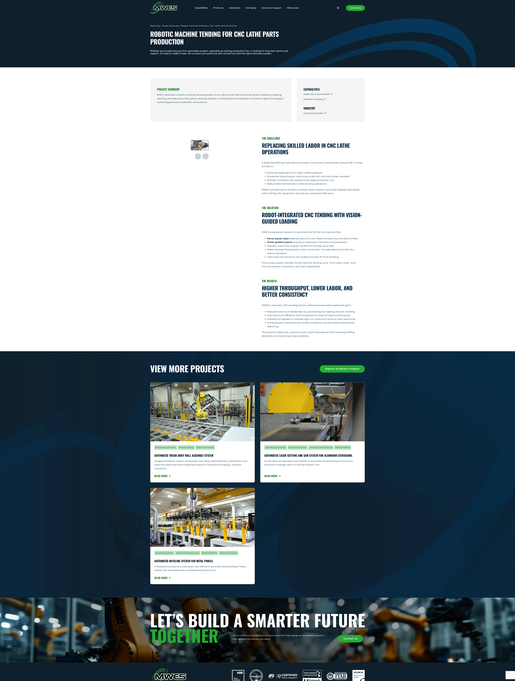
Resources (155, 26)
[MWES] (163, 2)
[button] (338, 8)
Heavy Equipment (314, 113)
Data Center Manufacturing (320, 447)
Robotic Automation (205, 447)
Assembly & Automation (317, 94)
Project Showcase (170, 26)
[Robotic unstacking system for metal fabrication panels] (202, 489)
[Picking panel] (202, 383)
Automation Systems (297, 447)
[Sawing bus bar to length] (312, 383)
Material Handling (313, 99)
